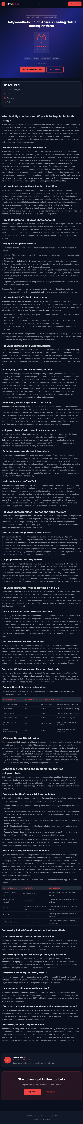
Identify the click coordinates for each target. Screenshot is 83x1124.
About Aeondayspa (14, 90)
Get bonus (51, 1092)
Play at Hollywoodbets (32, 69)
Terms (41, 1119)
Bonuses (10, 94)
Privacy (35, 1119)
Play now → (75, 4)
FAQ (8, 102)
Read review (55, 69)
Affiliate (47, 1119)
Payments (10, 98)
